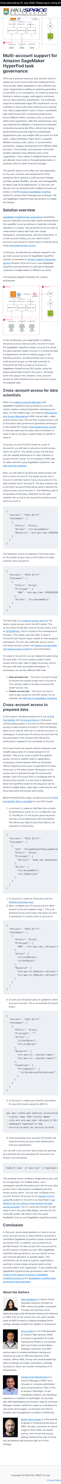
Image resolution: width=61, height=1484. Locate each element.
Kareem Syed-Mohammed (34, 1377)
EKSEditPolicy (13, 631)
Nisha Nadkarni (28, 1299)
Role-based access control (42, 427)
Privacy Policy (54, 1480)
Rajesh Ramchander (31, 1419)
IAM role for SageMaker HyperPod (40, 698)
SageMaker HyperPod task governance (22, 217)
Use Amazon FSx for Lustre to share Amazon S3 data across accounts (29, 1203)
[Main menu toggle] (56, 12)
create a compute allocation (27, 402)
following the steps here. (21, 902)
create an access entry (33, 620)
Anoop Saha (27, 1331)
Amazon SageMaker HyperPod (35, 191)
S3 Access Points (29, 720)
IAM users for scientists (15, 465)
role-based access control (22, 245)
